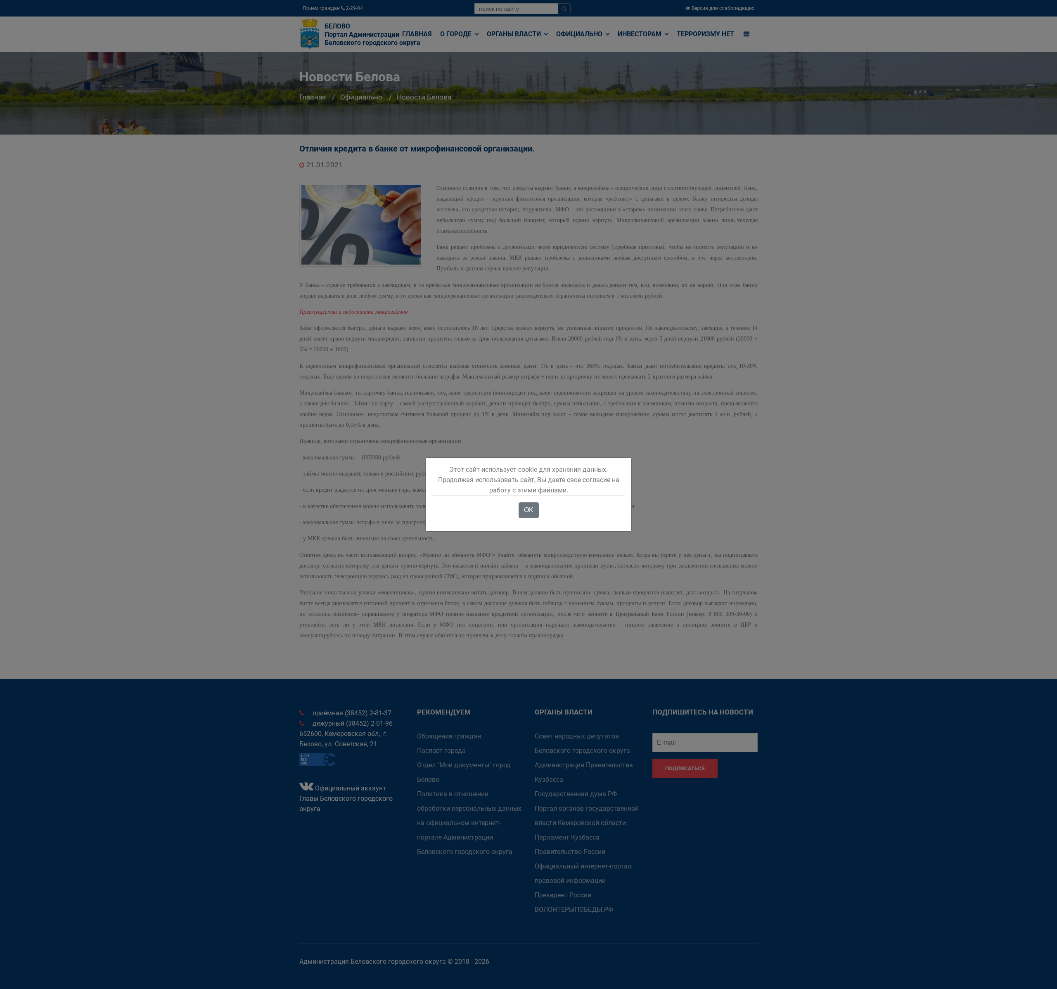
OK (528, 509)
